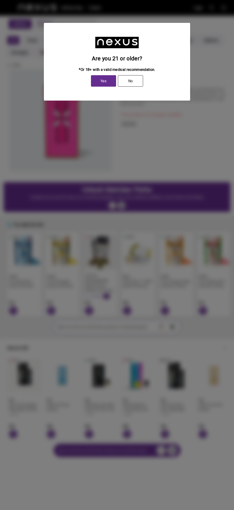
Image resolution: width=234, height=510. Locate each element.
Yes (103, 81)
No (130, 81)
